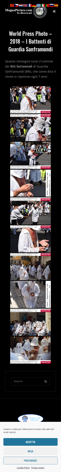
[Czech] (16, 5)
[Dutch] (21, 5)
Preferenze (30, 460)
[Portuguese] (47, 5)
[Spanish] (56, 5)
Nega (30, 451)
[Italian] (43, 5)
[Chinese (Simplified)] (12, 5)
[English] (25, 5)
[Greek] (38, 5)
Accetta (30, 442)
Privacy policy (37, 467)
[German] (34, 5)
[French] (30, 5)
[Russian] (52, 5)
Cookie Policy (23, 467)
